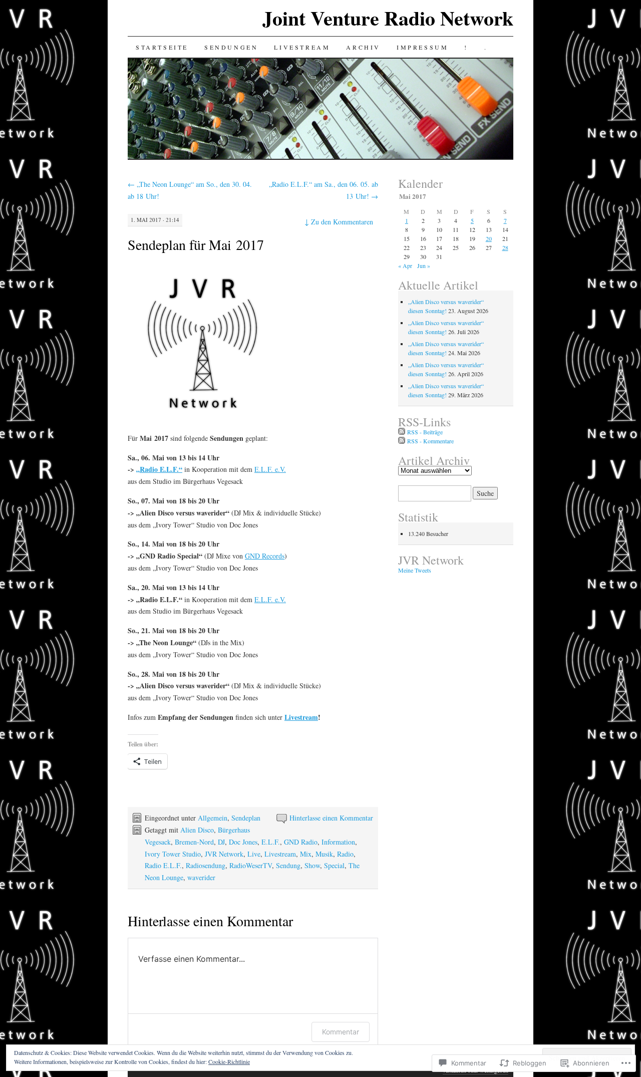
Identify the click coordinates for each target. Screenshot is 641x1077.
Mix (305, 854)
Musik (324, 854)
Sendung (288, 865)
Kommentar (340, 1031)
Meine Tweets (414, 570)
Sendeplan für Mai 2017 (196, 244)
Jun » (423, 265)
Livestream (302, 47)
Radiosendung (205, 865)
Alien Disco (197, 830)
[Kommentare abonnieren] (401, 441)
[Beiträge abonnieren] (401, 432)
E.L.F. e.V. (270, 469)
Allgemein (212, 818)
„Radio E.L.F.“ (159, 469)
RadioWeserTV (250, 865)
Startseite (162, 47)
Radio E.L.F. (163, 865)
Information (338, 842)
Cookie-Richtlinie (229, 1061)
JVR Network (224, 854)
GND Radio (300, 842)
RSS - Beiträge (425, 432)
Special (334, 865)
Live (253, 854)
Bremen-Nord (194, 842)
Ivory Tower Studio (173, 854)
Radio (345, 854)
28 (505, 247)
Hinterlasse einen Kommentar (331, 818)
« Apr (405, 265)
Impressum (422, 47)
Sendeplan (245, 818)
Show (312, 865)
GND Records (264, 556)
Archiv (363, 47)
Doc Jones (243, 842)
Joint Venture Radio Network (387, 18)
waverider (201, 877)
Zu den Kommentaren (338, 221)
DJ (221, 842)
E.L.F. (270, 842)
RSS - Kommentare (430, 441)
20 (489, 238)
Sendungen (231, 47)
